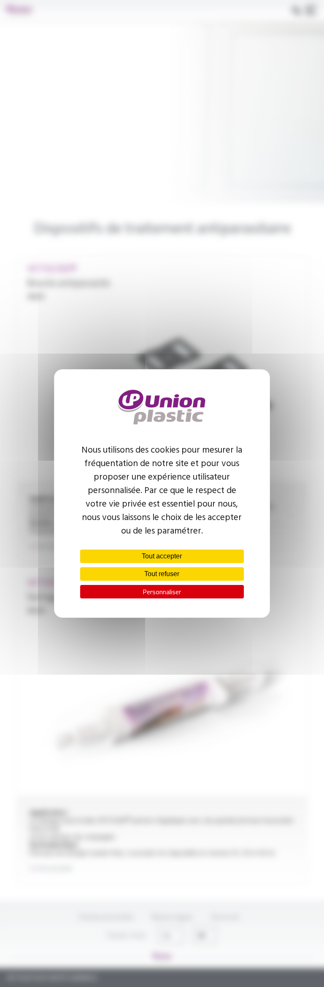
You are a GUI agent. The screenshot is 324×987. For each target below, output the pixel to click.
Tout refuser (161, 573)
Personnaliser (162, 592)
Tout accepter (162, 556)
